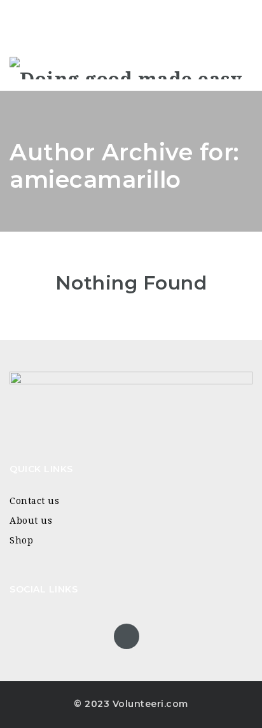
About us (31, 520)
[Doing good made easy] (126, 67)
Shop (21, 540)
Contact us (34, 501)
